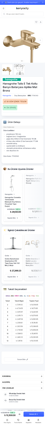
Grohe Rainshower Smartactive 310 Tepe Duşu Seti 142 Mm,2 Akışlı (12, 262)
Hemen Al (32, 414)
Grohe (7, 256)
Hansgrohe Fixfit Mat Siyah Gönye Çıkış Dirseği (34, 181)
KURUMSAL (6, 376)
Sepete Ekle (11, 218)
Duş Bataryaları (20, 95)
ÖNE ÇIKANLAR (8, 388)
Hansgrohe (7, 95)
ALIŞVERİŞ (6, 382)
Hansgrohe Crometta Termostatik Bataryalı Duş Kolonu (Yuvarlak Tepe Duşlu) (13, 201)
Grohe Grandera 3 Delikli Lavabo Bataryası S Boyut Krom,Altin (33, 262)
